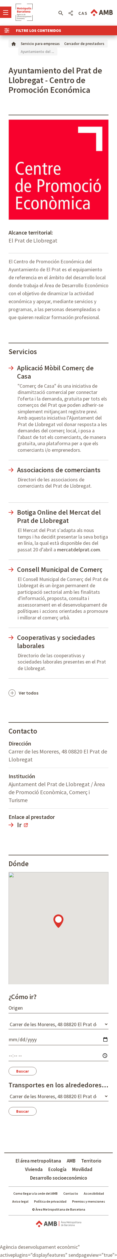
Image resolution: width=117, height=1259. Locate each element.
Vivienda (34, 1169)
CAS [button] (83, 13)
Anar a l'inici (24, 12)
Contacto (70, 1193)
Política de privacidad (50, 1201)
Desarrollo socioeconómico (58, 1178)
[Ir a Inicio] (13, 43)
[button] (61, 13)
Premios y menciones (88, 1201)
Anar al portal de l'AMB (102, 12)
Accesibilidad (94, 1193)
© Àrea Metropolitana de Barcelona (58, 1209)
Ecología (57, 1169)
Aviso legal (20, 1201)
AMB (71, 1161)
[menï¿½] (5, 12)
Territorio (91, 1161)
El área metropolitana (38, 1161)
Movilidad (82, 1169)
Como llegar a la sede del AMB (35, 1193)
